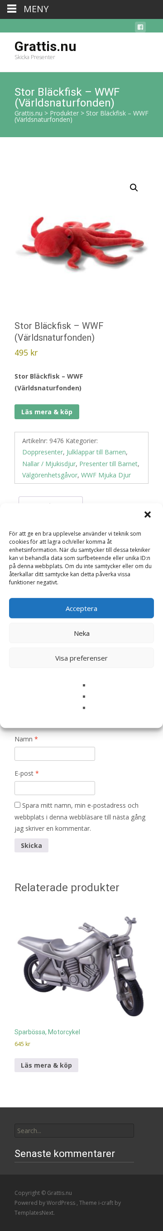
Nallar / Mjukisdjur (49, 463)
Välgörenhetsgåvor (49, 475)
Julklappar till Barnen (96, 452)
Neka (82, 633)
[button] (148, 515)
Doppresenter (42, 452)
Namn (26, 739)
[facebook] (140, 28)
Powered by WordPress (45, 1203)
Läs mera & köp (46, 411)
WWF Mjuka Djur (106, 475)
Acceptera (81, 608)
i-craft (106, 1203)
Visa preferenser (81, 657)
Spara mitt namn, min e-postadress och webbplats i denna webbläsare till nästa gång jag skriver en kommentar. (79, 816)
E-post (26, 773)
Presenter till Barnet (108, 463)
